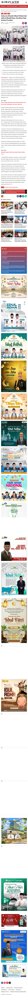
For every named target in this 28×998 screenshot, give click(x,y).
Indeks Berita (4, 989)
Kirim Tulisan (11, 989)
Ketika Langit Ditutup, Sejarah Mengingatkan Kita (13, 270)
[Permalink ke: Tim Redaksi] (2, 23)
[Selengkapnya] (25, 248)
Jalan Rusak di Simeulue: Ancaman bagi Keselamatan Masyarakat (14, 252)
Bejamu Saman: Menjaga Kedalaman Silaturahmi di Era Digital (13, 257)
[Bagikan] (26, 23)
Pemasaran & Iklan (18, 987)
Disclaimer (18, 989)
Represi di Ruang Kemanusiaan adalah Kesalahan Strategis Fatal (13, 262)
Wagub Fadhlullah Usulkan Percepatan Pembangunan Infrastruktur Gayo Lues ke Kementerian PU (7, 226)
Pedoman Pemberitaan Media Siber (18, 991)
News (5, 13)
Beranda (3, 9)
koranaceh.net (4, 77)
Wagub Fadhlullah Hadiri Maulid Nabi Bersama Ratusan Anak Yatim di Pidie (20, 212)
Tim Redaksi (6, 22)
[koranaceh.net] (10, 2)
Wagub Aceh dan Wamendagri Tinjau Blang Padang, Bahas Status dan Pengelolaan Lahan (20, 240)
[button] (26, 2)
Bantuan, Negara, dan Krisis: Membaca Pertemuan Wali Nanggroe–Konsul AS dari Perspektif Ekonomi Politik (13, 266)
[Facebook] (18, 196)
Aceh (2, 13)
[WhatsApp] (26, 196)
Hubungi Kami (9, 987)
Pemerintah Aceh (14, 187)
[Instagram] (5, 983)
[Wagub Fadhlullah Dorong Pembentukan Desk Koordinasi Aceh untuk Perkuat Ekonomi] (7, 233)
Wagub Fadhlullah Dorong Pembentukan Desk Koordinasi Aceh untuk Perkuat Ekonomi (7, 240)
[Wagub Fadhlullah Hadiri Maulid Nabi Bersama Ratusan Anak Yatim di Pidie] (21, 205)
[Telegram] (23, 196)
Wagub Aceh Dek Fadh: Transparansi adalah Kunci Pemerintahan (7, 212)
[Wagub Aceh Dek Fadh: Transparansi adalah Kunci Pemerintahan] (7, 205)
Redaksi (3, 987)
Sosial (9, 13)
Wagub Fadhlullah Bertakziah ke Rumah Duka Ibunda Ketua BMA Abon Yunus (21, 226)
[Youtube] (7, 983)
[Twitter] (20, 196)
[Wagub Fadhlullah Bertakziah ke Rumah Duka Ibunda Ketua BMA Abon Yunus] (21, 219)
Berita (7, 187)
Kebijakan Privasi (5, 991)
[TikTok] (10, 983)
